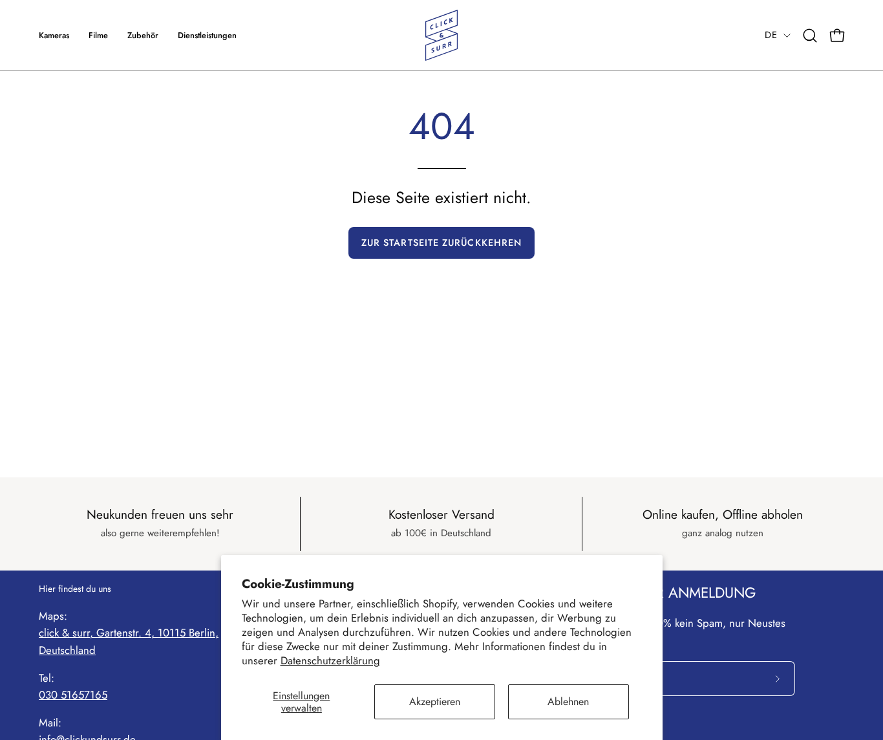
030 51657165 (73, 694)
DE (771, 35)
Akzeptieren (434, 701)
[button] (207, 35)
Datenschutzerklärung (330, 660)
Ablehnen (568, 701)
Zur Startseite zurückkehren (441, 242)
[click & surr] (441, 35)
